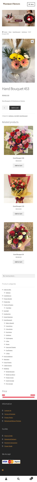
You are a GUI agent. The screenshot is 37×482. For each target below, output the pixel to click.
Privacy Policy (8, 417)
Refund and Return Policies (12, 421)
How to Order (8, 436)
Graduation (7, 314)
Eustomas (9, 332)
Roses (7, 344)
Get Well (16, 116)
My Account (6, 479)
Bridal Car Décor (10, 375)
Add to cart (15, 108)
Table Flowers (8, 365)
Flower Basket (8, 299)
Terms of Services (9, 414)
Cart (28, 477)
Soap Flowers (7, 362)
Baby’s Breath (10, 323)
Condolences (7, 296)
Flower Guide (8, 446)
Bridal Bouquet (10, 371)
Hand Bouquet (16, 32)
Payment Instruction (10, 443)
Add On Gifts (7, 289)
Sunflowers (9, 350)
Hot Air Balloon (8, 356)
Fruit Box (8, 308)
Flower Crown (10, 377)
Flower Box (7, 302)
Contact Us (7, 410)
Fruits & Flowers (8, 305)
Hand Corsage (10, 381)
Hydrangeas (9, 338)
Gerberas (24, 32)
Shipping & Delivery (10, 439)
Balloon (8, 293)
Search (18, 479)
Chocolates (9, 329)
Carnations (9, 326)
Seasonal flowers (11, 347)
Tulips (8, 353)
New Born (6, 359)
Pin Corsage (9, 384)
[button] (32, 41)
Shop (10, 32)
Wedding (6, 368)
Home (5, 32)
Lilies (7, 341)
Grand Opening (8, 317)
